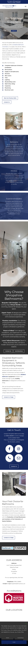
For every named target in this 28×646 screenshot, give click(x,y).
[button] (25, 6)
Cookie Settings (20, 637)
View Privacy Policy (19, 632)
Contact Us (14, 30)
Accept (14, 642)
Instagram (21, 439)
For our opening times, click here (14, 577)
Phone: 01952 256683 (14, 2)
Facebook (12, 439)
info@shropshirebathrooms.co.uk (16, 583)
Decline (7, 637)
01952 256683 (10, 435)
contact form (16, 437)
